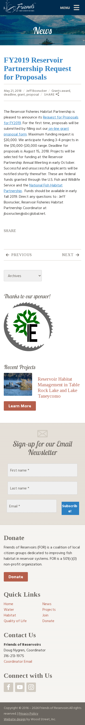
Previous (21, 255)
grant (21, 94)
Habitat (10, 615)
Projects (49, 609)
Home (8, 604)
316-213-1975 (14, 655)
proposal (32, 94)
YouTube (20, 687)
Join (45, 615)
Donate (15, 576)
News (46, 604)
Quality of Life (15, 621)
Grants (56, 90)
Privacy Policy (28, 713)
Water (9, 609)
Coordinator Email (18, 661)
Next (68, 255)
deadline (10, 94)
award (65, 90)
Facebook (8, 687)
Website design (15, 719)
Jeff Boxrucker (36, 90)
